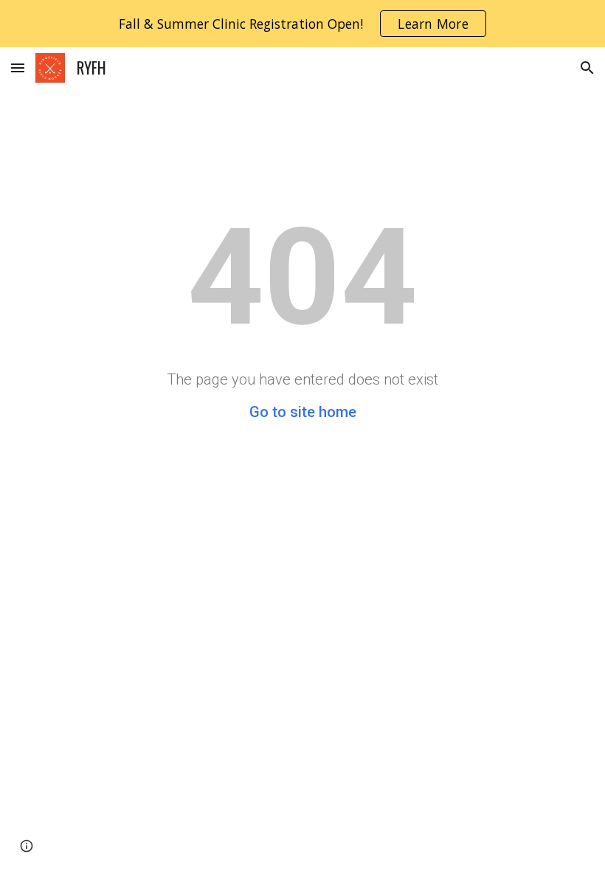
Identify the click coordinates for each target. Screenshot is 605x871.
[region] (302, 23)
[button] (17, 67)
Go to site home (302, 412)
